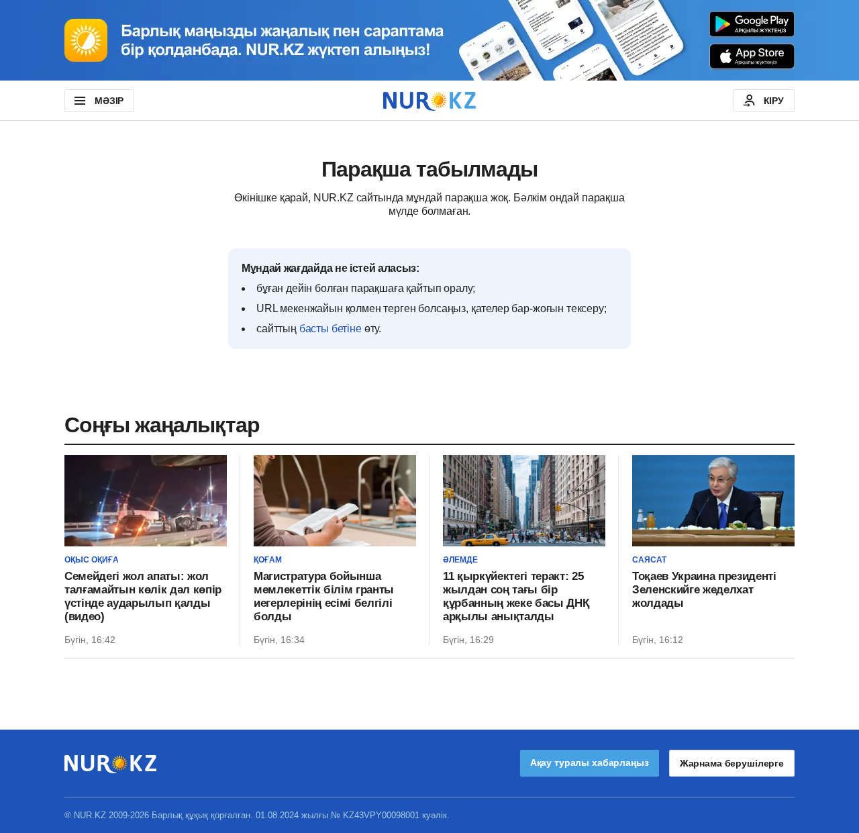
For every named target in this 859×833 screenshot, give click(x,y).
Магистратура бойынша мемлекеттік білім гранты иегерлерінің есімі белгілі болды (324, 596)
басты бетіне (330, 328)
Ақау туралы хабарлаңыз (589, 762)
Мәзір (109, 100)
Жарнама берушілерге (732, 763)
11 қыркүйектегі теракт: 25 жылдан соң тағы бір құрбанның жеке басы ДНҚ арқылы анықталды (516, 596)
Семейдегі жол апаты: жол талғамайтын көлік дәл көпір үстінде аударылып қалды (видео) (142, 596)
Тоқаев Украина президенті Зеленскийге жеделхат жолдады (704, 589)
